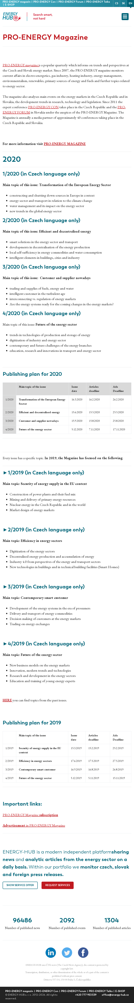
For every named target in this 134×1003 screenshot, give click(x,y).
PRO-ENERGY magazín (17, 1)
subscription (48, 815)
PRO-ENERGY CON (43, 107)
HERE (7, 700)
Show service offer (20, 885)
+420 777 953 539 (86, 994)
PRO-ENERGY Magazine (20, 815)
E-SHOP (9, 4)
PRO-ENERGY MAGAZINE (65, 143)
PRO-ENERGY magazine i (21, 65)
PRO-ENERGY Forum (71, 1)
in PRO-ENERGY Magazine (34, 825)
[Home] (29, 16)
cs (116, 3)
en (130, 3)
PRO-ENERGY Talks (98, 1)
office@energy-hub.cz (115, 994)
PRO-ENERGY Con (44, 1)
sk (123, 3)
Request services (57, 885)
